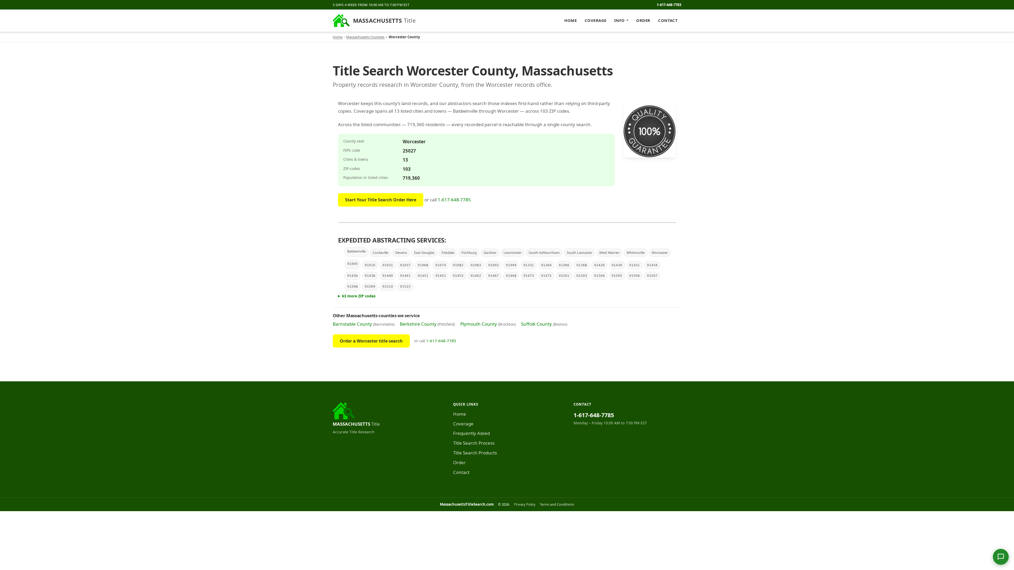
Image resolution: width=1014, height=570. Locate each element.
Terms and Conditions (557, 504)
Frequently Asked (471, 433)
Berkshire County (418, 324)
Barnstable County (352, 324)
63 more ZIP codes (358, 295)
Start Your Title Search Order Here (380, 200)
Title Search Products (475, 453)
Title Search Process (474, 443)
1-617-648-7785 (669, 4)
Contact (668, 20)
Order (643, 20)
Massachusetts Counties (365, 37)
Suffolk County (536, 324)
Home (570, 20)
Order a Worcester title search (371, 341)
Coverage (596, 20)
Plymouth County (478, 324)
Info (619, 20)
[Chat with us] (1001, 557)
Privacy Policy (525, 504)
